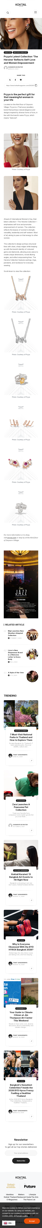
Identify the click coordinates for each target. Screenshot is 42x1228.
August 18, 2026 (18, 1037)
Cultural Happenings (21, 870)
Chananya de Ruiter (15, 67)
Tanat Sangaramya (20, 755)
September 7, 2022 (15, 638)
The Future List (29, 1200)
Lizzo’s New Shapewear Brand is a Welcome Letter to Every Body (15, 654)
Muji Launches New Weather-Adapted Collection (16, 633)
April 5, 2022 (12, 662)
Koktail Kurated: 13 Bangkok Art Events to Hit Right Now (21, 877)
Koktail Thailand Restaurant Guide (17, 1197)
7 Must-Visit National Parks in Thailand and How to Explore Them (21, 737)
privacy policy (22, 1216)
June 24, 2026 (18, 756)
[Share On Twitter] (10, 80)
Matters (21, 1194)
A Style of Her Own (16, 673)
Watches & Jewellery (20, 52)
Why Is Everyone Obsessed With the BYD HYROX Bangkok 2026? (21, 947)
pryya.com (11, 538)
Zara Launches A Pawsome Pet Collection (21, 807)
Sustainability (21, 1008)
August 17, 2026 (18, 896)
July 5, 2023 (12, 675)
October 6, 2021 (18, 826)
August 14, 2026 (18, 964)
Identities (8, 52)
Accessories (21, 800)
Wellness (21, 940)
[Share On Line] (20, 80)
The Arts (34, 1197)
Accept (32, 1221)
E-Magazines (12, 1200)
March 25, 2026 (18, 1112)
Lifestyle (32, 1194)
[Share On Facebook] (15, 80)
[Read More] (31, 761)
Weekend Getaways (21, 730)
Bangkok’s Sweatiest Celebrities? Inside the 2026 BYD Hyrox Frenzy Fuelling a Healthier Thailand (21, 1090)
